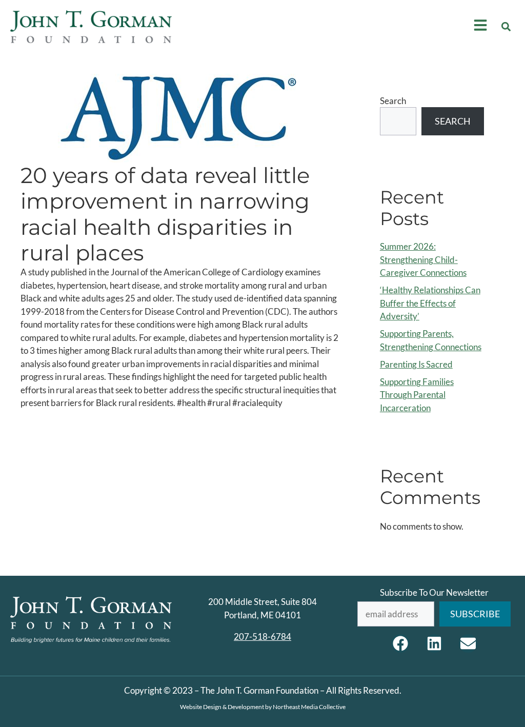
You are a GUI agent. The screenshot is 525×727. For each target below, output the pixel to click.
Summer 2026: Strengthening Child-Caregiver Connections (423, 259)
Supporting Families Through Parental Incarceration (417, 394)
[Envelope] (468, 643)
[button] (506, 26)
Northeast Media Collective (309, 707)
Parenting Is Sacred (416, 364)
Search (393, 100)
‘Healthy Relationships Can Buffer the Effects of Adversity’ (430, 303)
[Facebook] (400, 643)
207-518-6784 (262, 636)
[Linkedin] (434, 643)
